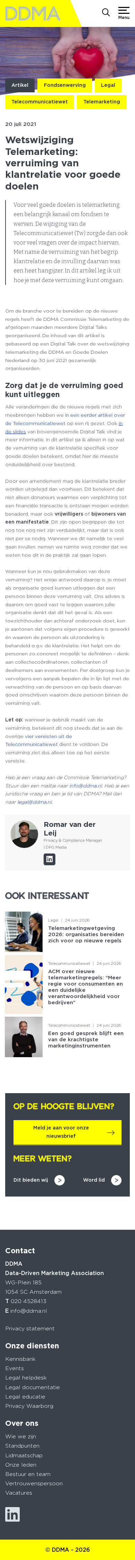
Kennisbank (20, 1359)
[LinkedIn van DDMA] (12, 1514)
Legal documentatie (32, 1387)
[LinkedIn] (49, 859)
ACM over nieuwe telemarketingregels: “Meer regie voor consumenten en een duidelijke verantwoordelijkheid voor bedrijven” (85, 987)
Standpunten (22, 1445)
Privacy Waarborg (29, 1406)
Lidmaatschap (24, 1455)
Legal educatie (25, 1396)
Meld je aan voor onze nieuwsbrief (61, 1132)
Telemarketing (101, 101)
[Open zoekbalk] (106, 13)
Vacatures (18, 1492)
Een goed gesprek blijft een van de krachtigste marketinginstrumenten (86, 1039)
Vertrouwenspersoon (34, 1483)
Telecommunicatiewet (39, 101)
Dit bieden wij (31, 1180)
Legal (108, 85)
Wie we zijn (20, 1436)
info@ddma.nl (28, 1311)
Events (14, 1368)
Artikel (19, 85)
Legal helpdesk (26, 1377)
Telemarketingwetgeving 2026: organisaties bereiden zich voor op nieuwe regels (86, 934)
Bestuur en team (28, 1474)
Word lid (94, 1180)
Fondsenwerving (65, 85)
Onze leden (20, 1464)
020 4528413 (28, 1301)
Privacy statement (30, 1328)
